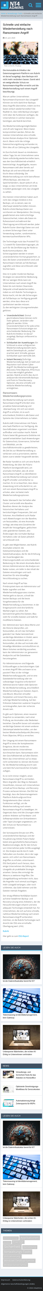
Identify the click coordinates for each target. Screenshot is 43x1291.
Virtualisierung (12, 1256)
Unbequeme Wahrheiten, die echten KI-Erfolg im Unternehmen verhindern (19, 1053)
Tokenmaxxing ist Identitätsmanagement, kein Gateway (20, 1016)
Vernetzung (30, 1247)
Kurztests (7, 1242)
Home (3, 13)
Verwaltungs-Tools (14, 13)
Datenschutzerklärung (21, 1280)
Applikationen (30, 1238)
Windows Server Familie (15, 1265)
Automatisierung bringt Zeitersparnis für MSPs (25, 1102)
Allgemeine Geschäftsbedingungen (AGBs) (18, 1284)
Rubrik (6, 931)
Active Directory (10, 1238)
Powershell (18, 1242)
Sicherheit (12, 1246)
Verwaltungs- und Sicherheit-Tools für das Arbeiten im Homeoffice (26, 1075)
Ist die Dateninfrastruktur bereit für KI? (19, 981)
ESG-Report (24, 936)
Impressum (5, 1280)
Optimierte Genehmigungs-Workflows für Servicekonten (28, 1087)
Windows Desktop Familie (19, 1260)
